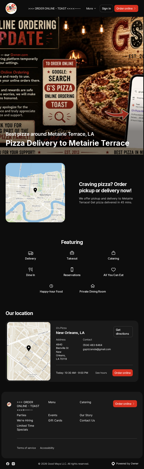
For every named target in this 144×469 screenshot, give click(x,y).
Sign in (106, 8)
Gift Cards (55, 420)
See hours (101, 372)
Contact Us (87, 420)
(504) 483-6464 (92, 345)
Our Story (86, 415)
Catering (85, 402)
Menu (51, 402)
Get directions (122, 331)
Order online (122, 373)
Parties (21, 415)
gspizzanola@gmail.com (97, 349)
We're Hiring (25, 420)
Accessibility (47, 447)
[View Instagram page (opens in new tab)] (13, 464)
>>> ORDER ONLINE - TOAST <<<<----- (54, 8)
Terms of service (26, 447)
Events (52, 415)
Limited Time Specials (25, 427)
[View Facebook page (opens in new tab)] (8, 464)
